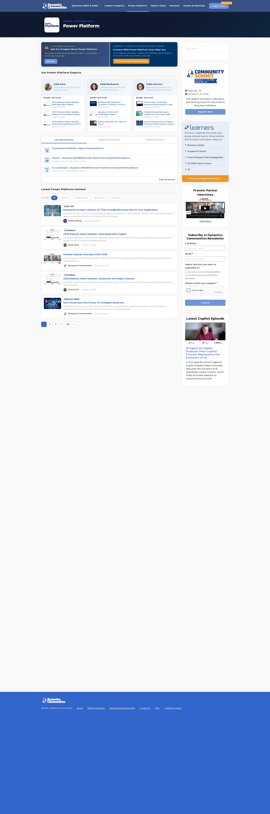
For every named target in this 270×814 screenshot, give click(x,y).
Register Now (205, 112)
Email (189, 253)
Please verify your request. (201, 283)
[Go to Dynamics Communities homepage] (54, 6)
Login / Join (218, 6)
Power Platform (137, 5)
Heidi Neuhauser (109, 84)
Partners (175, 5)
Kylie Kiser (60, 84)
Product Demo (81, 198)
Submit (205, 302)
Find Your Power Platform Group (131, 61)
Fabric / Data (158, 5)
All (54, 198)
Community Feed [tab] (155, 140)
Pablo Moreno (154, 84)
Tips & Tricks (99, 198)
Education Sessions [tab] (109, 140)
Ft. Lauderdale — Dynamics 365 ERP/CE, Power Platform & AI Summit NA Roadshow (95, 168)
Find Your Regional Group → (205, 178)
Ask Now (51, 61)
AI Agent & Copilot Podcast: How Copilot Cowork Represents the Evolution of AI (203, 353)
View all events (167, 179)
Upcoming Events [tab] (64, 140)
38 (68, 325)
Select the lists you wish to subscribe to (200, 266)
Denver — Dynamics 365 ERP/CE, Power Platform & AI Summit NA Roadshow (91, 158)
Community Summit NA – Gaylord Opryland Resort (78, 148)
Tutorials (115, 198)
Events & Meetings (194, 5)
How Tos (65, 198)
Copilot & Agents (115, 5)
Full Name (190, 243)
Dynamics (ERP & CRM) (85, 5)
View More (205, 221)
